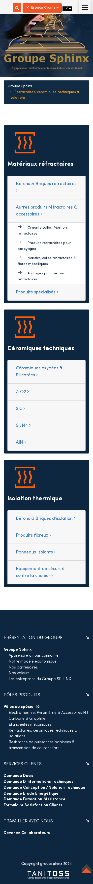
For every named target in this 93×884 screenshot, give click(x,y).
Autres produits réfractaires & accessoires (46, 211)
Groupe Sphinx (20, 86)
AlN (20, 442)
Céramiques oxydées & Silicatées (39, 372)
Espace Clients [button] (43, 8)
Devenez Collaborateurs (27, 833)
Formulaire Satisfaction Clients (33, 805)
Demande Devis (18, 776)
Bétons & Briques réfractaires (46, 184)
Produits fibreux (32, 535)
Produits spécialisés (36, 292)
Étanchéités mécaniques (30, 725)
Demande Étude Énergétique (31, 794)
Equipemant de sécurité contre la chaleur (40, 572)
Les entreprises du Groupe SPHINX (40, 679)
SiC (20, 408)
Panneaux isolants (35, 552)
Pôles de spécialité (22, 707)
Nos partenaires (23, 667)
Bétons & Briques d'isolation (45, 518)
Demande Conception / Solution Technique (44, 788)
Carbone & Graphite (27, 719)
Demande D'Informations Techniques (38, 782)
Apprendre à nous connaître (34, 656)
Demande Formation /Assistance (34, 799)
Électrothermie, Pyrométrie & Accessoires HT (49, 713)
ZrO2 (21, 392)
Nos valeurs (19, 673)
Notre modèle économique (33, 662)
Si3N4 (22, 425)
